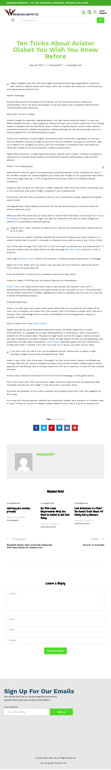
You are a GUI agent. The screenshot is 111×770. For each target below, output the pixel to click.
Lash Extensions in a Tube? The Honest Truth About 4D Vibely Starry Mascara (88, 511)
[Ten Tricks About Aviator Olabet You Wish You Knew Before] (36, 428)
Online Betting (58, 419)
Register (103, 13)
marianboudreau (48, 527)
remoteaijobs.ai (14, 218)
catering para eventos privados (18, 509)
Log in (102, 11)
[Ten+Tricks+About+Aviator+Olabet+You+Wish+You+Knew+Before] (44, 428)
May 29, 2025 (36, 65)
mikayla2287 (55, 65)
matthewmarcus (82, 523)
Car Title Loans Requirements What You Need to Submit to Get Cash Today (55, 513)
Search (100, 20)
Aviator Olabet (97, 215)
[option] (22, 512)
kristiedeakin (13, 520)
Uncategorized (74, 65)
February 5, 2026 (15, 517)
